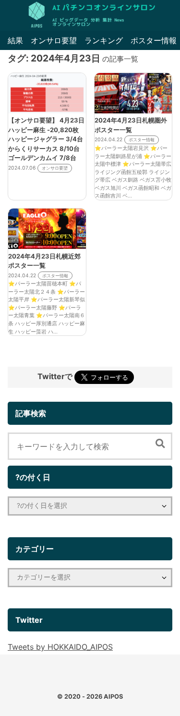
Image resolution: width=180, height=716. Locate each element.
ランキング (103, 40)
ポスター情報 (154, 40)
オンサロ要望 (54, 40)
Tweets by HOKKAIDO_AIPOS (60, 647)
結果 (15, 40)
